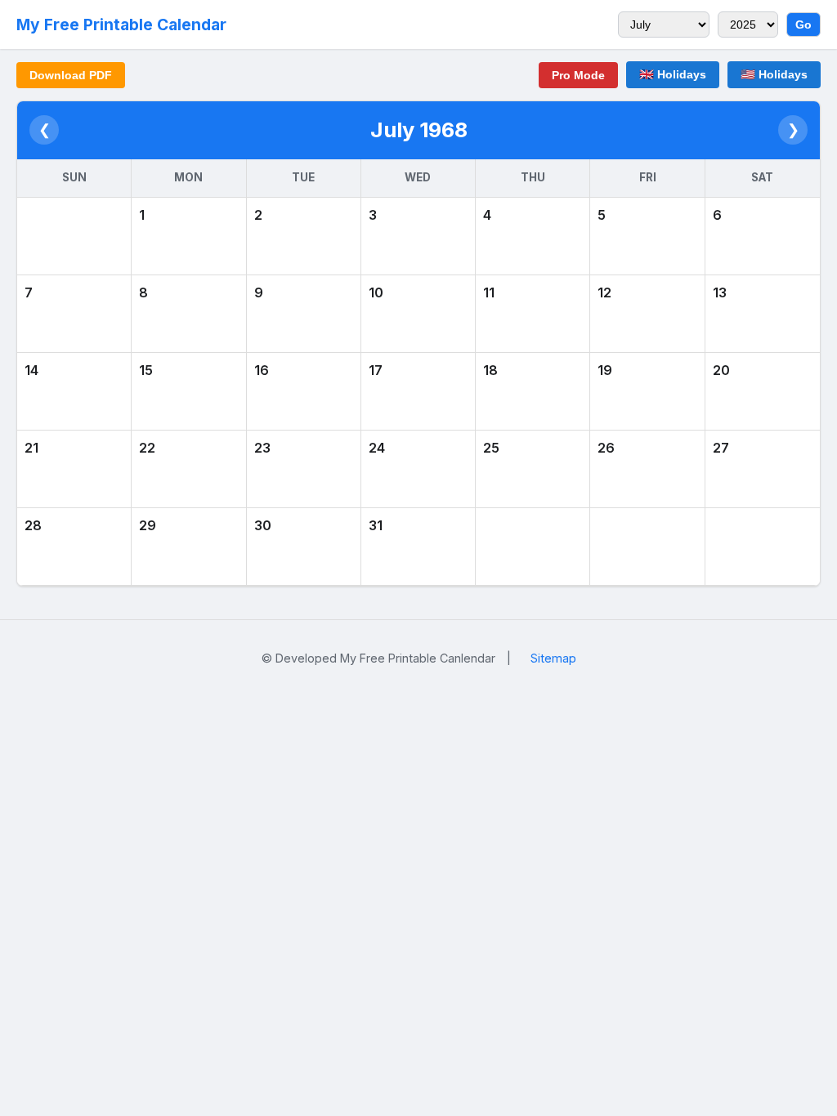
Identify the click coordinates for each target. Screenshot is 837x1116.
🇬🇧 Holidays (672, 74)
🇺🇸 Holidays (774, 74)
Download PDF (70, 75)
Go (803, 24)
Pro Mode (578, 75)
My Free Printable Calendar (121, 24)
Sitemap (553, 658)
